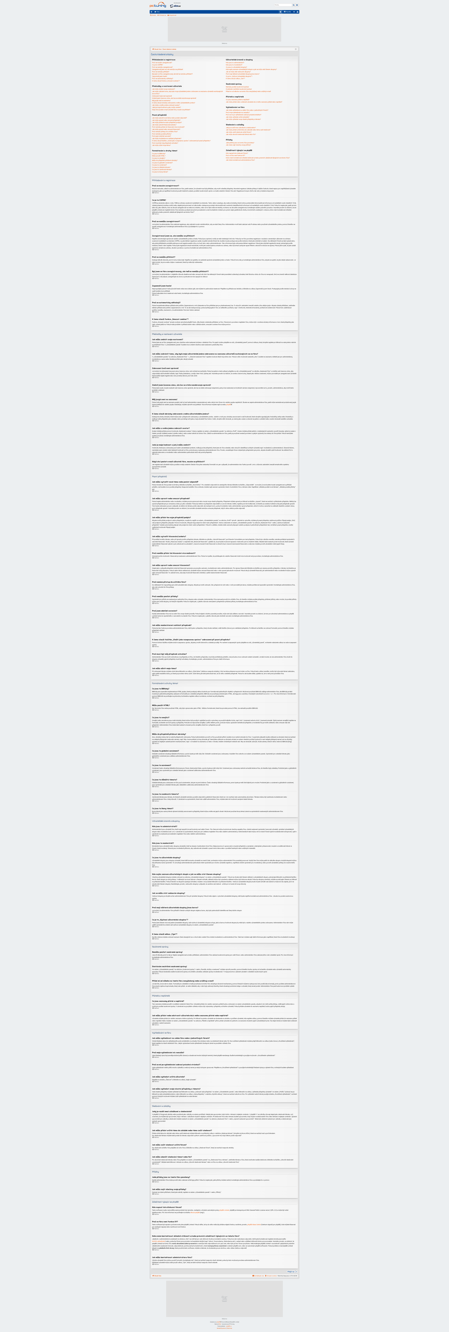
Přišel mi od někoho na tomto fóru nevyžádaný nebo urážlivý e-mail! (248, 91)
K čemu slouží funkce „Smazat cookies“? (166, 81)
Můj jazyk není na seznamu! (161, 100)
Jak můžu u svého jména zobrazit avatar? (166, 105)
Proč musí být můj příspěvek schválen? (165, 143)
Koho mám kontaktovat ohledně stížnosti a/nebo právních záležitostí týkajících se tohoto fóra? (258, 158)
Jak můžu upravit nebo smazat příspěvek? (166, 120)
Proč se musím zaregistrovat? (162, 62)
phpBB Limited (224, 1210)
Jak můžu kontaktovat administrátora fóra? (240, 160)
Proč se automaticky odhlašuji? (162, 78)
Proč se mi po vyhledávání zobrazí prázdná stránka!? (243, 115)
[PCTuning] (158, 4)
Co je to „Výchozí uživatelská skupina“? (239, 76)
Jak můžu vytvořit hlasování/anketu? (164, 125)
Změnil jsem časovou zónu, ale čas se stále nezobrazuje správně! (174, 98)
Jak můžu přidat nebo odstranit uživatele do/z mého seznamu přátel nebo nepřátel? (254, 102)
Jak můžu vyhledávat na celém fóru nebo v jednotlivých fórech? (247, 110)
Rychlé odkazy (152, 12)
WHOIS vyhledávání (158, 1241)
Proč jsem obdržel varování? (161, 136)
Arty (220, 1324)
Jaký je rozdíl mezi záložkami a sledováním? (241, 127)
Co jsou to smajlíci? (158, 158)
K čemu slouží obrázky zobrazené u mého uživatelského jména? (173, 103)
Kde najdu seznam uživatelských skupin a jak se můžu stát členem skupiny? (251, 69)
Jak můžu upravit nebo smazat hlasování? (166, 129)
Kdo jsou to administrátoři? (235, 62)
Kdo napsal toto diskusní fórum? (237, 153)
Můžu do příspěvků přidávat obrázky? (164, 160)
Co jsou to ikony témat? (160, 172)
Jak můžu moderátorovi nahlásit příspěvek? (166, 138)
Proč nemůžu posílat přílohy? (162, 134)
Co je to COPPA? (157, 65)
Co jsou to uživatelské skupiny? (236, 67)
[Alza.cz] (175, 5)
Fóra (158, 12)
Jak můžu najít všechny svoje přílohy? (238, 145)
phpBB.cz (229, 1326)
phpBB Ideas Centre (254, 1224)
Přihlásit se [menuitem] (294, 12)
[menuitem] (280, 12)
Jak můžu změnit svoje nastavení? (163, 89)
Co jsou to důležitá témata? (161, 167)
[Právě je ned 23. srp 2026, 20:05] (296, 49)
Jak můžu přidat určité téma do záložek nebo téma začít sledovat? (248, 130)
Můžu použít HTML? (158, 156)
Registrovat (172, 15)
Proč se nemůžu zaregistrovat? (162, 67)
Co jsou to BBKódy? (159, 153)
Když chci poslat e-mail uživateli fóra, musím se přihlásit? (171, 110)
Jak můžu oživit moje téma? (161, 145)
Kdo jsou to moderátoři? (234, 65)
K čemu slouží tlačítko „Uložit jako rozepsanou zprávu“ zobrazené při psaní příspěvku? (181, 141)
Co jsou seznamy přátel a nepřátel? (238, 99)
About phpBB (195, 1212)
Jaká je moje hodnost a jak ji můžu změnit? (166, 107)
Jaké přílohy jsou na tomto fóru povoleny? (240, 143)
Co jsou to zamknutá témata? (162, 169)
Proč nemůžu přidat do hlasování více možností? (168, 127)
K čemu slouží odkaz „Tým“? (235, 78)
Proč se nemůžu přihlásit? (160, 72)
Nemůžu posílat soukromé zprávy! (237, 87)
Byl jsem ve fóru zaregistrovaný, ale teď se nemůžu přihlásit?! (172, 74)
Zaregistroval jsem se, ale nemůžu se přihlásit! (167, 69)
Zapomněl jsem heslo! (159, 76)
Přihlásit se (162, 15)
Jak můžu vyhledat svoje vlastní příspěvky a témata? (243, 119)
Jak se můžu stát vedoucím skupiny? (238, 72)
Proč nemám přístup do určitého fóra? (165, 131)
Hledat (154, 15)
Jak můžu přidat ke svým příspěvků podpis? (167, 122)
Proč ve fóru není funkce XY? (235, 155)
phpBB (228, 404)
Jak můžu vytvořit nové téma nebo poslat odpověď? (169, 118)
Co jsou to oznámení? (159, 165)
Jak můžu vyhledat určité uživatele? (237, 117)
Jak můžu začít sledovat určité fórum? (239, 132)
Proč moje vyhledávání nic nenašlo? (238, 112)
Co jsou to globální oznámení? (162, 163)
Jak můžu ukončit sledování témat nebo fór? (241, 134)
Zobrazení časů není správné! (162, 96)
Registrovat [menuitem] (298, 12)
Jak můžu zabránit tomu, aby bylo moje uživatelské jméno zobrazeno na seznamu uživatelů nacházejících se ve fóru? (187, 93)
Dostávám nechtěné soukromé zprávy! (239, 89)
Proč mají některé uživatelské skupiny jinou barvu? (242, 74)
